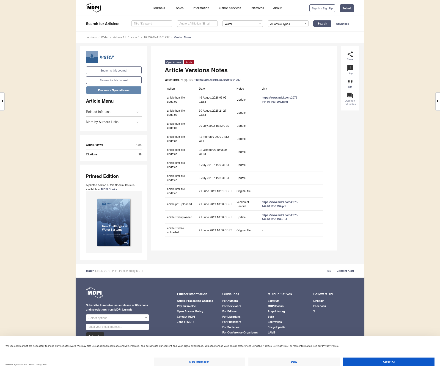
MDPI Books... (110, 189)
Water (104, 37)
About (277, 8)
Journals (159, 8)
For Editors (229, 311)
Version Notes (182, 37)
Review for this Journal (114, 80)
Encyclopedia (276, 327)
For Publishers (231, 322)
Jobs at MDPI (185, 322)
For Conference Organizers (240, 332)
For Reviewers (231, 306)
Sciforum (274, 301)
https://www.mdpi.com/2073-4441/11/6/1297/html (280, 99)
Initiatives (257, 8)
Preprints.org (276, 311)
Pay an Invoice (186, 306)
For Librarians (231, 316)
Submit (347, 8)
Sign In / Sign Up (322, 8)
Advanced (342, 24)
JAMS (271, 332)
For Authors (230, 301)
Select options (97, 318)
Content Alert (345, 271)
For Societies (230, 327)
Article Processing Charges (195, 301)
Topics (179, 8)
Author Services (229, 8)
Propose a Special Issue (113, 90)
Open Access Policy (190, 311)
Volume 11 (119, 37)
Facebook (319, 306)
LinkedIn (318, 301)
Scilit (271, 316)
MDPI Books (276, 306)
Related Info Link (98, 111)
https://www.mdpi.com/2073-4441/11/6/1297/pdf (280, 204)
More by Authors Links (102, 121)
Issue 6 (134, 37)
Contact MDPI (186, 316)
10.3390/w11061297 (157, 37)
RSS (328, 271)
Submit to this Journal (113, 70)
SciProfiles (275, 322)
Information (201, 8)
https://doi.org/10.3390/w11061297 (218, 80)
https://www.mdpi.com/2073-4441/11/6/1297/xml (280, 217)
